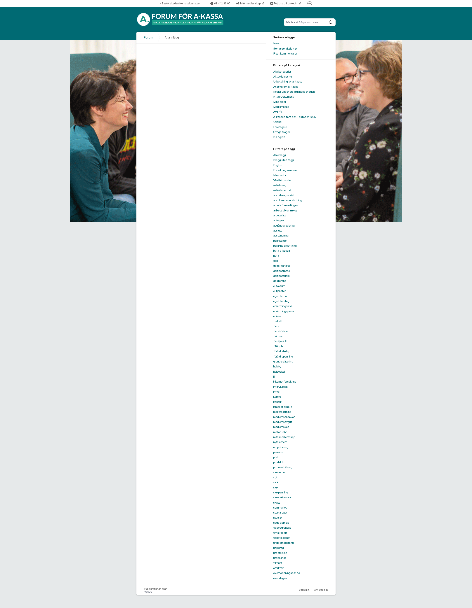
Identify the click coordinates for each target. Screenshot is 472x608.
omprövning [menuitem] (280, 447)
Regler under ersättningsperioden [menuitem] (294, 91)
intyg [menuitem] (276, 391)
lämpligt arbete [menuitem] (282, 407)
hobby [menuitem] (277, 366)
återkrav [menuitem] (278, 568)
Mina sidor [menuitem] (279, 102)
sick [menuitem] (275, 482)
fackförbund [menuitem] (281, 331)
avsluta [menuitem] (277, 230)
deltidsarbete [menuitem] (281, 271)
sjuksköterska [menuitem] (282, 497)
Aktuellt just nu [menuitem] (282, 76)
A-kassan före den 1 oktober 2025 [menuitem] (294, 117)
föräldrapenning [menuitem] (283, 356)
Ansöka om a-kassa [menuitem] (285, 86)
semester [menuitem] (279, 472)
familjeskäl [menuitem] (280, 341)
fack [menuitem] (276, 326)
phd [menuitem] (275, 457)
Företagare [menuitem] (280, 127)
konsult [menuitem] (277, 402)
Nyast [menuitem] (277, 43)
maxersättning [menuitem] (282, 411)
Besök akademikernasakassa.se (180, 3)
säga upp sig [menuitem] (281, 522)
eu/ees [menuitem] (277, 316)
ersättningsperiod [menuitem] (284, 311)
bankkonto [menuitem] (280, 240)
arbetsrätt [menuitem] (279, 215)
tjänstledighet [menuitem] (281, 537)
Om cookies (321, 589)
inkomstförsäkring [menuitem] (284, 381)
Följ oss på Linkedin (286, 3)
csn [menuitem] (275, 260)
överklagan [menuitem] (280, 578)
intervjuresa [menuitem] (280, 386)
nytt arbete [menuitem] (280, 442)
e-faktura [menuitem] (279, 286)
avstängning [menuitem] (281, 235)
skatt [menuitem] (276, 502)
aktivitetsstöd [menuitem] (282, 190)
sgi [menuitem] (275, 477)
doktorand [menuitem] (279, 281)
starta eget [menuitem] (280, 512)
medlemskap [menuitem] (281, 427)
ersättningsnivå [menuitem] (282, 306)
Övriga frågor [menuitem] (281, 132)
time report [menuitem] (280, 533)
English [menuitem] (277, 165)
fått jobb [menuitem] (278, 346)
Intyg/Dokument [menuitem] (283, 96)
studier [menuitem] (277, 517)
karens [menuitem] (277, 396)
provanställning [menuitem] (282, 467)
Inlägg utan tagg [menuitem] (283, 160)
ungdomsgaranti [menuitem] (283, 542)
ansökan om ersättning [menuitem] (287, 200)
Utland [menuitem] (277, 122)
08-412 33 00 (222, 3)
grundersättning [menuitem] (283, 361)
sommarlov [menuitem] (280, 507)
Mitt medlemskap (251, 3)
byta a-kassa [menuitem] (281, 250)
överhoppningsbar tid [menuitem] (286, 573)
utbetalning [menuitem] (280, 553)
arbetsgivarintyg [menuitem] (285, 210)
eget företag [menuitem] (281, 301)
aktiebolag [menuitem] (279, 185)
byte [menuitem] (276, 255)
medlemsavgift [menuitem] (282, 422)
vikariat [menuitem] (277, 563)
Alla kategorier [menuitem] (282, 71)
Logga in (304, 589)
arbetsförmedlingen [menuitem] (285, 205)
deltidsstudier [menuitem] (281, 276)
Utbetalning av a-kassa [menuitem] (287, 81)
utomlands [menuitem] (280, 558)
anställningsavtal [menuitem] (283, 195)
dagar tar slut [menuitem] (281, 265)
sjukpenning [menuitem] (280, 492)
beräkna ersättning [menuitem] (285, 245)
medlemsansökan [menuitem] (284, 417)
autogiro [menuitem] (278, 220)
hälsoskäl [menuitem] (279, 371)
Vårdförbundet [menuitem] (282, 180)
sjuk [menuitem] (275, 487)
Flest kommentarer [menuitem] (285, 53)
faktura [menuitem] (277, 336)
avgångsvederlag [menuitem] (284, 225)
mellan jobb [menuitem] (280, 432)
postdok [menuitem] (278, 462)
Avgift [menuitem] (277, 111)
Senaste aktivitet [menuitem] (285, 48)
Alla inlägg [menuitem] (279, 155)
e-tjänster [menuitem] (279, 291)
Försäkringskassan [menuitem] (285, 170)
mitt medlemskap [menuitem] (284, 437)
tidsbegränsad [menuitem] (282, 527)
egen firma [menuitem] (280, 296)
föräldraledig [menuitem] (281, 351)
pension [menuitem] (278, 452)
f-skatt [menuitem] (277, 321)
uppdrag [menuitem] (278, 548)
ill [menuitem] (274, 376)
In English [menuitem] (279, 137)
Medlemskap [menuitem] (281, 106)
